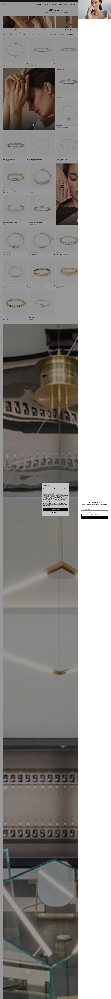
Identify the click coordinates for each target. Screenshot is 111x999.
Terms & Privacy (95, 514)
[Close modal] (55, 499)
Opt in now (94, 518)
